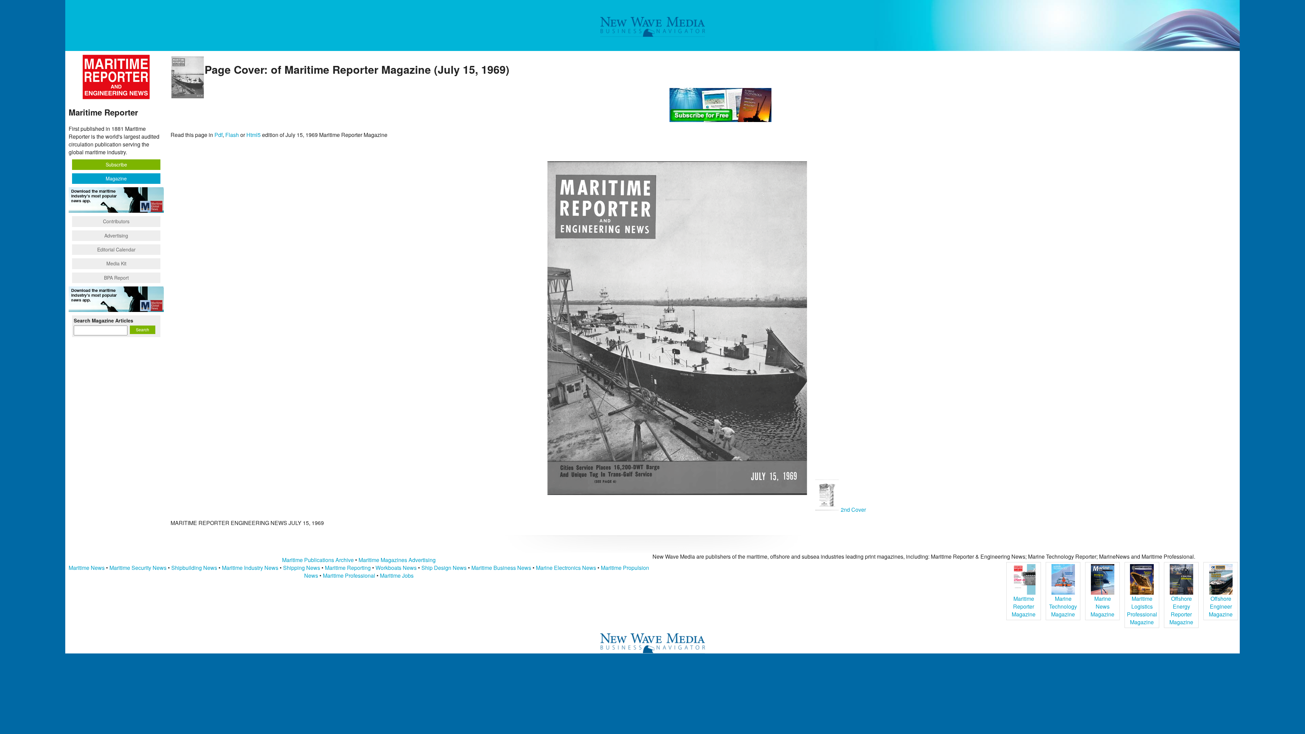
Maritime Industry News (250, 568)
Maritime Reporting (348, 568)
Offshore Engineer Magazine (1221, 606)
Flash (232, 135)
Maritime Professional (349, 575)
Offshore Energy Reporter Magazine (1181, 610)
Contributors (116, 221)
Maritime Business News (502, 568)
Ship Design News (444, 568)
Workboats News (396, 568)
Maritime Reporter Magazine (1024, 606)
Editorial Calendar (116, 249)
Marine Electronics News (566, 568)
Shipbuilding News (194, 568)
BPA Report (116, 277)
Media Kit (116, 263)
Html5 (253, 135)
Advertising (116, 235)
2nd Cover (852, 509)
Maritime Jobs (397, 575)
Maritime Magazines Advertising (397, 560)
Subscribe (116, 164)
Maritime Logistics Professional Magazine (1142, 610)
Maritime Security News (138, 568)
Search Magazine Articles (103, 320)
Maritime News (87, 568)
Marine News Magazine (1102, 606)
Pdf (218, 135)
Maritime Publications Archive (318, 560)
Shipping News (301, 568)
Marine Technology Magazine (1063, 606)
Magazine (116, 178)
